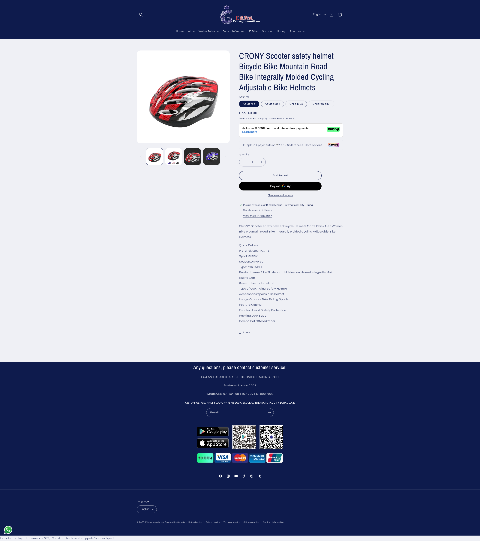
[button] (141, 15)
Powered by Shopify (175, 522)
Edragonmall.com (154, 522)
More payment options (280, 195)
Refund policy (195, 522)
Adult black (272, 104)
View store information (257, 216)
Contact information (273, 522)
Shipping (262, 118)
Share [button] (246, 332)
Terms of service (232, 522)
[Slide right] (225, 156)
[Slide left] (141, 156)
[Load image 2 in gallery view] (173, 156)
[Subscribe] (269, 412)
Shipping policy (252, 522)
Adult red (249, 104)
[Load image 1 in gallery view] (154, 156)
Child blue (296, 104)
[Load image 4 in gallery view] (211, 156)
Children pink (321, 104)
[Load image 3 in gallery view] (192, 156)
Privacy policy (213, 522)
